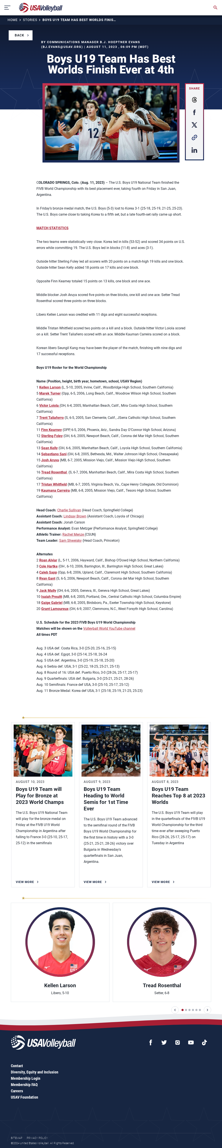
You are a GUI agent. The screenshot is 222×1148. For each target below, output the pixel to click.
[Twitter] (164, 1042)
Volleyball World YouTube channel (109, 628)
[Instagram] (177, 1042)
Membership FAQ (24, 1084)
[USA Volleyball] (41, 7)
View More (25, 882)
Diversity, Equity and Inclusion (34, 1072)
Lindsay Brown (75, 516)
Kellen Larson (60, 985)
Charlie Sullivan (69, 510)
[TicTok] (204, 1042)
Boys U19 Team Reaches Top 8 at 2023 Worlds (178, 795)
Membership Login (25, 1078)
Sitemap (16, 1138)
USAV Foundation (24, 1097)
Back (19, 35)
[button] (175, 1010)
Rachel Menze (73, 534)
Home (13, 20)
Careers (17, 1091)
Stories (30, 20)
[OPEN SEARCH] (215, 7)
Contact (17, 1065)
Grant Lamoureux (55, 609)
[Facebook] (150, 1042)
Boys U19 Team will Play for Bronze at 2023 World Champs (40, 795)
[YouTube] (191, 1042)
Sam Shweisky (70, 540)
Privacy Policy (37, 1138)
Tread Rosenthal (162, 985)
